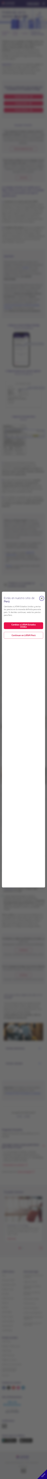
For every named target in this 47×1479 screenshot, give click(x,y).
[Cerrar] (42, 598)
